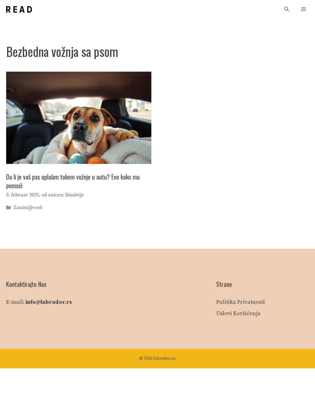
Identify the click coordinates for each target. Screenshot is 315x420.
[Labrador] (19, 9)
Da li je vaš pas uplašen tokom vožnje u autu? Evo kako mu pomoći (73, 181)
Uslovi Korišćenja (238, 313)
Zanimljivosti (28, 208)
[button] (286, 9)
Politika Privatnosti (240, 302)
